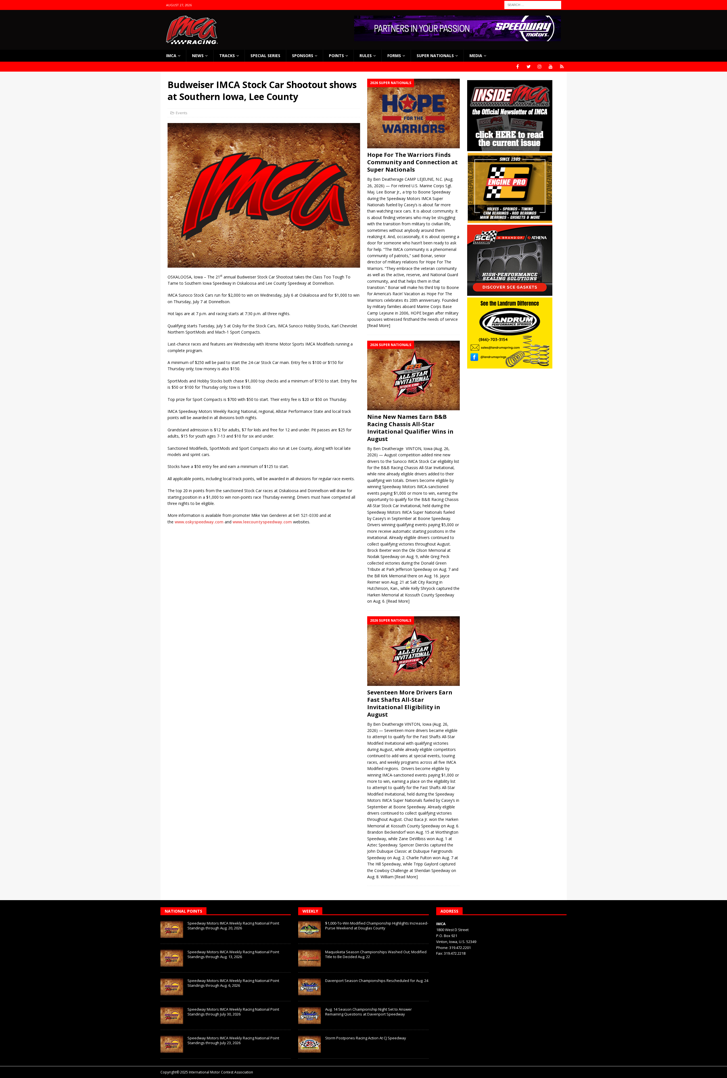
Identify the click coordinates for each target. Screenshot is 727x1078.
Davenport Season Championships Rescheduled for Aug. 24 (376, 980)
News (198, 55)
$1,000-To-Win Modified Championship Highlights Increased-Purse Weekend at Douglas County (376, 926)
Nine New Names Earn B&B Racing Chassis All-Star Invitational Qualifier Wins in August (410, 428)
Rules (366, 55)
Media (475, 55)
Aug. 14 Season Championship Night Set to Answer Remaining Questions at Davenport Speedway (368, 1012)
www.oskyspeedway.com (199, 522)
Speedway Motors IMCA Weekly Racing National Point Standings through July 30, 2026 (233, 1012)
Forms (394, 55)
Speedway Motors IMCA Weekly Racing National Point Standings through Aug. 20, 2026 (233, 926)
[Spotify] (562, 67)
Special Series (265, 55)
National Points (183, 911)
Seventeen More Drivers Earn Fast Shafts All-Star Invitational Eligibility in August (409, 703)
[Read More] (378, 325)
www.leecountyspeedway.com (262, 522)
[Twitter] (529, 67)
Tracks (227, 55)
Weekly (310, 911)
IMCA (171, 55)
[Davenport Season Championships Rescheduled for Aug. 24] (309, 986)
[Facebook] (518, 67)
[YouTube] (551, 67)
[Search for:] (532, 4)
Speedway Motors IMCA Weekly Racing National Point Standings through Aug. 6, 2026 (233, 983)
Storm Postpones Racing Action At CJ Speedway (365, 1037)
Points (336, 55)
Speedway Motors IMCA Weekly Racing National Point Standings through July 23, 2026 (233, 1040)
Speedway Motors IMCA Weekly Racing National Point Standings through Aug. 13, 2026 (233, 954)
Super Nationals (435, 55)
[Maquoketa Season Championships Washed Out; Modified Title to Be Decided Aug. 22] (309, 958)
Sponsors (302, 55)
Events (181, 112)
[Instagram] (540, 67)
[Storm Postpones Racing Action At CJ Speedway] (309, 1044)
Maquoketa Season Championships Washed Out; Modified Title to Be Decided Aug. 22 (376, 954)
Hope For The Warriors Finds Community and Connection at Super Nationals (412, 162)
